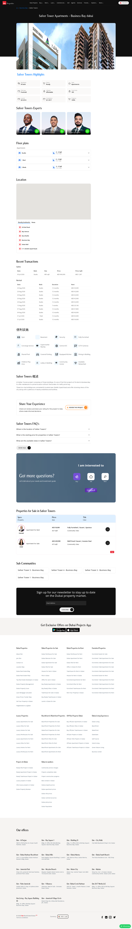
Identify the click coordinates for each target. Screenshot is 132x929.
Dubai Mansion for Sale (49, 658)
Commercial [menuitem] (60, 3)
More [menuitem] (100, 3)
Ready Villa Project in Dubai (24, 768)
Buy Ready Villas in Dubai (49, 688)
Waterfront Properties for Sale (51, 730)
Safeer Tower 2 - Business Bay (98, 570)
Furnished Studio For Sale (99, 654)
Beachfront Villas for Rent (49, 743)
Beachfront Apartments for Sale (51, 747)
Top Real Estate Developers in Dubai (27, 680)
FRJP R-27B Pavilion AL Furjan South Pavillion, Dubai (27, 842)
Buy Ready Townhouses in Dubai (51, 697)
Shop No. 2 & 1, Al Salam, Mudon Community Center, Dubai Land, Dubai (103, 871)
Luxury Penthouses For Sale (24, 734)
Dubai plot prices (47, 802)
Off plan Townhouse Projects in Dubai (78, 747)
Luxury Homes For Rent (23, 747)
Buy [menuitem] (40, 3)
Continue (90, 490)
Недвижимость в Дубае (23, 705)
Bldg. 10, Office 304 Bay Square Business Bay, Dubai (27, 902)
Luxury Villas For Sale (22, 726)
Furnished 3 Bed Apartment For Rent (103, 688)
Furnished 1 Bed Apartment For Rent (103, 680)
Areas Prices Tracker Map (24, 697)
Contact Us (19, 662)
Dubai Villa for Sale (47, 667)
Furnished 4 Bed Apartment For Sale (103, 671)
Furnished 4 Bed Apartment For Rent (103, 693)
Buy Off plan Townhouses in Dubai (77, 730)
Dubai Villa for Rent (72, 662)
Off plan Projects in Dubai (74, 734)
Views (33, 222)
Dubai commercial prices (49, 798)
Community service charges (50, 768)
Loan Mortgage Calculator (24, 693)
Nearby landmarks (24, 222)
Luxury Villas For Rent (22, 743)
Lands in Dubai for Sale (49, 701)
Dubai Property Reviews (23, 789)
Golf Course (95, 739)
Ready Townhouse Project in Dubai (26, 776)
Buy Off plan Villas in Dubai (75, 726)
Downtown (95, 734)
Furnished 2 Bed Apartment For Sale (103, 662)
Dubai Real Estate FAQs (23, 675)
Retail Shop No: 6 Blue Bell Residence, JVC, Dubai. (53, 900)
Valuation (125, 3)
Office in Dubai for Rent (74, 667)
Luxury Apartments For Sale (24, 721)
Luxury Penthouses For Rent (24, 752)
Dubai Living (95, 721)
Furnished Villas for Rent (74, 684)
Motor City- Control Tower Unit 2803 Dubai (77, 871)
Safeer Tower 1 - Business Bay (31, 577)
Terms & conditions (22, 917)
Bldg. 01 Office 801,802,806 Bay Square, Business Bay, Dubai (51, 842)
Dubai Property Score (22, 688)
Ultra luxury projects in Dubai (25, 785)
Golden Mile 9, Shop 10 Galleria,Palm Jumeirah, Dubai (27, 886)
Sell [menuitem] (68, 3)
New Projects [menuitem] (34, 3)
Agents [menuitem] (73, 3)
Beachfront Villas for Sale (49, 739)
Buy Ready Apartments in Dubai (51, 684)
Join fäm (18, 658)
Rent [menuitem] (46, 3)
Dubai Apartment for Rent (74, 658)
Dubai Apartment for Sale (49, 662)
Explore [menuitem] (93, 3)
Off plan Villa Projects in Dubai (76, 739)
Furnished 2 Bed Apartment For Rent (103, 684)
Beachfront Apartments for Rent (51, 752)
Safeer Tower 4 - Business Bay (64, 570)
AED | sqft (63, 916)
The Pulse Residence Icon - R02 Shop (103, 856)
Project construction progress (50, 776)
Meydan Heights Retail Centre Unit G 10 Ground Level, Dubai (53, 871)
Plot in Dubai (45, 675)
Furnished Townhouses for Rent (76, 688)
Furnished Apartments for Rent (76, 680)
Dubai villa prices (47, 793)
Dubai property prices (48, 785)
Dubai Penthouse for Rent (74, 654)
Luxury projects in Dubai (23, 781)
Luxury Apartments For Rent (24, 739)
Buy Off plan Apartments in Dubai (77, 721)
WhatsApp (126, 926)
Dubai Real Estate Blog (23, 671)
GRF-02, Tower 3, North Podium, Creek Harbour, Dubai (78, 886)
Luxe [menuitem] (52, 3)
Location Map (20, 667)
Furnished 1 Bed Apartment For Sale (103, 658)
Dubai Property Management (25, 684)
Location (21, 180)
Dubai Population (47, 806)
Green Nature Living (98, 747)
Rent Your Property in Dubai (75, 693)
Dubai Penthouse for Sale (49, 654)
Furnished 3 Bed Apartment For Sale (103, 667)
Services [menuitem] (79, 3)
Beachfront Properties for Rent (51, 726)
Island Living (95, 743)
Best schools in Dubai (48, 781)
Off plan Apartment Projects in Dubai (78, 743)
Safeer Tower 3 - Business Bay (31, 570)
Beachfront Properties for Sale (51, 721)
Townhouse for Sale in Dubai (50, 693)
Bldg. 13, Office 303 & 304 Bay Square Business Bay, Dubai (78, 842)
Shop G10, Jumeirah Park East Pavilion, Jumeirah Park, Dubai (28, 871)
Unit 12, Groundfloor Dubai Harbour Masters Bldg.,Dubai (27, 857)
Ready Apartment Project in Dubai (26, 772)
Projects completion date (49, 772)
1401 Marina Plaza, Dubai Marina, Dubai (77, 857)
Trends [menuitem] (86, 3)
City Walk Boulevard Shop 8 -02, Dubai (103, 842)
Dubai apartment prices (49, 789)
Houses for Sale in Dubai (49, 671)
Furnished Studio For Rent (100, 675)
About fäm (19, 654)
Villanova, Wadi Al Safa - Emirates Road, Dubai (52, 886)
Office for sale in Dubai (48, 680)
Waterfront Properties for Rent (51, 734)
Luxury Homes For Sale (23, 730)
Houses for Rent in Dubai (74, 675)
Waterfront (95, 730)
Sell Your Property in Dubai (24, 701)
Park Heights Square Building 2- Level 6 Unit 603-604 (53, 857)
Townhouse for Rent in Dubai (75, 671)
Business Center (97, 752)
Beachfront (95, 726)
